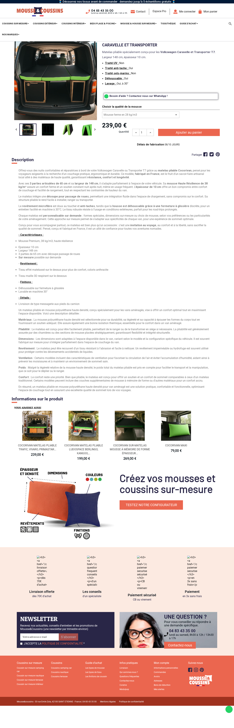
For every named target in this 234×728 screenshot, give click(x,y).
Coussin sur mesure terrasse (30, 680)
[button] (161, 107)
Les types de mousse (94, 668)
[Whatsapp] (229, 709)
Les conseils (92, 592)
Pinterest (218, 154)
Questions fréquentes (129, 676)
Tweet (212, 154)
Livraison (124, 668)
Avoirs (157, 676)
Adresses (158, 681)
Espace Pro (159, 11)
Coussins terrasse (59, 676)
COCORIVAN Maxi (176, 445)
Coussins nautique (59, 672)
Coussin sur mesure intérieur (30, 684)
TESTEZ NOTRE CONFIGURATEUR (151, 505)
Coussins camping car (61, 668)
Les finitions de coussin (96, 676)
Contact (140, 11)
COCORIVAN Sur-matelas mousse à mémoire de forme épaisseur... (130, 449)
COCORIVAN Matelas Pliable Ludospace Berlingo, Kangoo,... (83, 449)
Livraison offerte (41, 592)
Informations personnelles (166, 668)
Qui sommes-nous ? (129, 672)
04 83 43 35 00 (102, 10)
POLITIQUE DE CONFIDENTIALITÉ (62, 643)
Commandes (160, 672)
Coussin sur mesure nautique (30, 675)
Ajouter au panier (189, 132)
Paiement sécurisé (142, 595)
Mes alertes (159, 689)
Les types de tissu (93, 672)
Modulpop (124, 689)
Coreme (123, 685)
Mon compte (161, 663)
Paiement (192, 592)
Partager (205, 154)
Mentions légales (108, 701)
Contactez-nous (180, 645)
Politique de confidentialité (131, 701)
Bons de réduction (162, 685)
